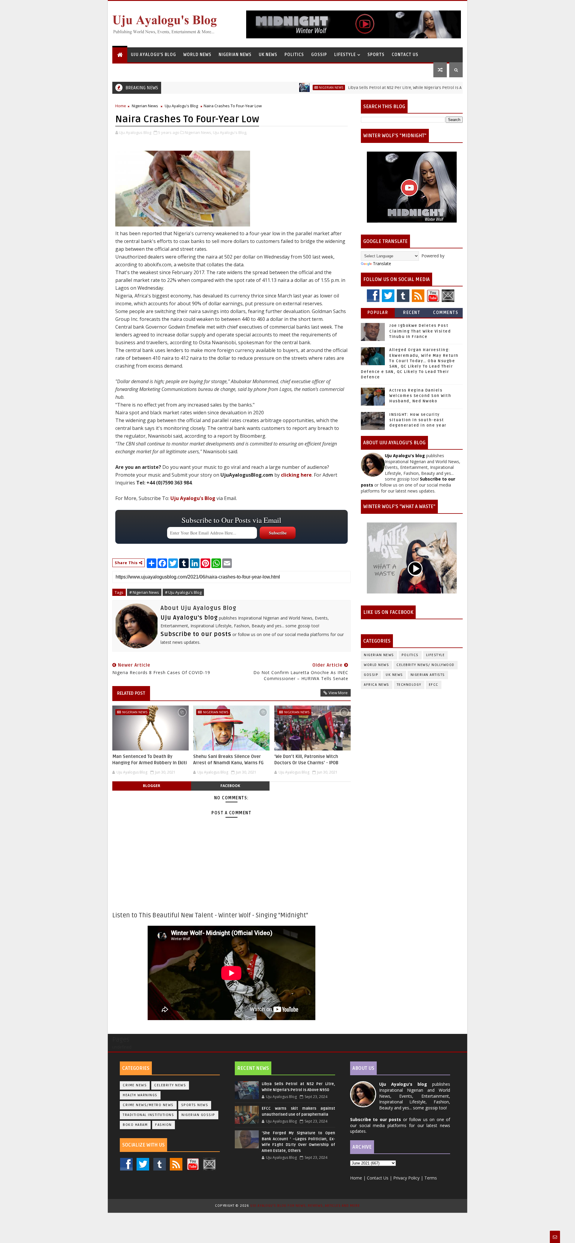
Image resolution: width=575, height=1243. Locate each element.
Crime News (135, 1085)
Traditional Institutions (148, 1115)
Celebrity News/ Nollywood (426, 665)
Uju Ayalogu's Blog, (230, 132)
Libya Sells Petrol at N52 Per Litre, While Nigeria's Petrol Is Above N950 (383, 87)
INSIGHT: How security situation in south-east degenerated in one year (418, 420)
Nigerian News (235, 54)
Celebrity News (170, 1085)
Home (120, 105)
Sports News (194, 1105)
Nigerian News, (198, 132)
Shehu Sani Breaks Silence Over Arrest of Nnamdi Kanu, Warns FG (228, 759)
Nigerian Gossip (198, 1115)
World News (197, 54)
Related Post (131, 693)
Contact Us (405, 54)
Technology (409, 684)
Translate (382, 263)
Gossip (319, 54)
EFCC (433, 684)
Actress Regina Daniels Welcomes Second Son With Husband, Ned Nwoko (420, 396)
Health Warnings (140, 1095)
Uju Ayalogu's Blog (153, 54)
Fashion (163, 1125)
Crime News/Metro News (148, 1105)
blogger (151, 785)
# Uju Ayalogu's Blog (183, 592)
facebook (230, 785)
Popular (377, 312)
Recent (411, 312)
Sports (376, 54)
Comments (445, 312)
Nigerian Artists (428, 675)
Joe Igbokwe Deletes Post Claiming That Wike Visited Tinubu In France (420, 331)
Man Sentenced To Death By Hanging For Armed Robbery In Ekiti (149, 759)
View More (338, 692)
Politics (294, 54)
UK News (268, 54)
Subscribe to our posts (196, 634)
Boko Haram (135, 1125)
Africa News (376, 684)
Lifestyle (345, 54)
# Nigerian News (144, 592)
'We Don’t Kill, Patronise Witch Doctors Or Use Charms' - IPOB (306, 759)
